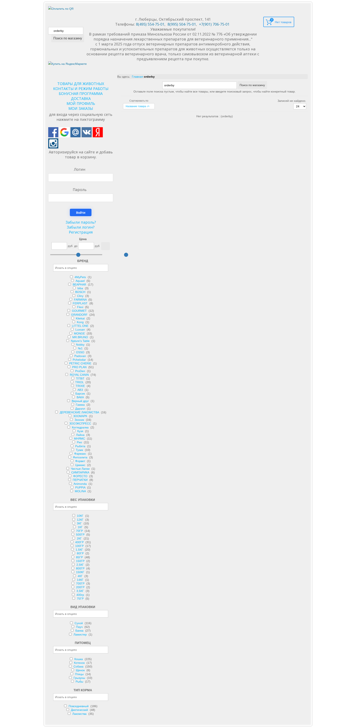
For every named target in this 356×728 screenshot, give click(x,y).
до (75, 246)
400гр (80, 594)
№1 (80, 348)
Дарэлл (80, 408)
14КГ (80, 579)
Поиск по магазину (67, 38)
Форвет (80, 461)
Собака (79, 666)
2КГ (80, 538)
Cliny (80, 296)
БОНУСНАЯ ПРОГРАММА (81, 93)
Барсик (80, 393)
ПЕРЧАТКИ (80, 479)
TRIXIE (81, 386)
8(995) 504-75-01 (181, 24)
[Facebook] (53, 132)
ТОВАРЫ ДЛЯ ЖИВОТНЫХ (80, 83)
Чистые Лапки (80, 468)
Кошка (79, 659)
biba (80, 288)
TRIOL (79, 382)
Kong (80, 322)
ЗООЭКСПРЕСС (80, 423)
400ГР (79, 542)
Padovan (80, 356)
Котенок (79, 662)
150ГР (80, 561)
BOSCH (80, 292)
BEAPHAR (80, 284)
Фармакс (80, 453)
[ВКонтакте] (87, 132)
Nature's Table (80, 341)
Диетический (80, 709)
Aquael (80, 280)
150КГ (80, 572)
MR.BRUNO (80, 337)
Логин (79, 169)
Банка (79, 630)
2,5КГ (80, 564)
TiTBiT (80, 378)
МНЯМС (80, 438)
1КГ (80, 527)
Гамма (80, 404)
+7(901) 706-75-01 (214, 24)
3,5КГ (80, 591)
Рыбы (80, 681)
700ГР (80, 583)
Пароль (80, 189)
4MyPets (81, 277)
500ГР (80, 534)
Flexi (80, 307)
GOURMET (80, 310)
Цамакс (80, 465)
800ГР (80, 568)
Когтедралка (80, 427)
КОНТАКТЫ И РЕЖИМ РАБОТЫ (80, 88)
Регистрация (81, 232)
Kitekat (80, 318)
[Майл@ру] (75, 132)
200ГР (80, 587)
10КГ (80, 515)
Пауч (79, 626)
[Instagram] (53, 143)
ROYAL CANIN (80, 374)
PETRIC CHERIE (80, 363)
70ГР (80, 530)
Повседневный (79, 706)
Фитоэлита (80, 457)
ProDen (80, 371)
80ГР (80, 553)
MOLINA (81, 491)
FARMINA (80, 299)
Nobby (80, 344)
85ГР (80, 557)
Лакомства (79, 713)
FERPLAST (80, 303)
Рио (80, 442)
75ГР (80, 598)
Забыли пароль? (81, 222)
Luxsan (80, 329)
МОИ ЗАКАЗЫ (80, 108)
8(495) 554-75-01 (150, 24)
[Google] (64, 132)
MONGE (80, 333)
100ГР (79, 546)
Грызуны (80, 677)
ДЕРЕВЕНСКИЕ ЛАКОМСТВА (80, 412)
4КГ (80, 576)
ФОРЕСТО (80, 476)
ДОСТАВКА (81, 98)
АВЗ (80, 389)
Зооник (80, 419)
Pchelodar (80, 359)
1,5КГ (80, 549)
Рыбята (80, 446)
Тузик (80, 450)
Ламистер (81, 634)
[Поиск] (105, 246)
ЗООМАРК (80, 416)
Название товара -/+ (138, 106)
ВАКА (81, 397)
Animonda (81, 483)
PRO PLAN (79, 367)
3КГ (80, 523)
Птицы (79, 674)
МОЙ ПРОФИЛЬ (81, 103)
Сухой (79, 623)
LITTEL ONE (80, 325)
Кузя (80, 431)
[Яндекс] (98, 132)
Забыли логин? (81, 227)
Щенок (80, 670)
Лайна (80, 434)
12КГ (80, 519)
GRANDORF (79, 314)
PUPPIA (80, 487)
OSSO (80, 352)
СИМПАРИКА (80, 472)
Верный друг (81, 401)
